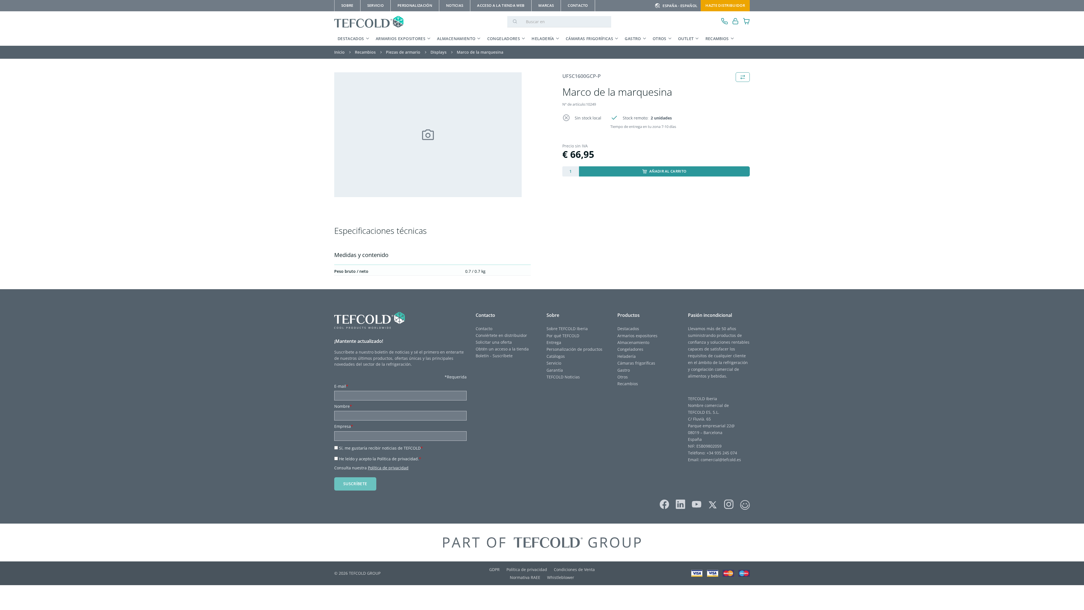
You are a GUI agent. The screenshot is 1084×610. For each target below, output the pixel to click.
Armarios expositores (400, 38)
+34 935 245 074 (722, 453)
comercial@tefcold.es (721, 459)
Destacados (351, 38)
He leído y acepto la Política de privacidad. (380, 458)
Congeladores (503, 38)
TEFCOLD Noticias (563, 377)
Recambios (717, 38)
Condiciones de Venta (574, 569)
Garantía (555, 370)
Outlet (686, 38)
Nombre (343, 406)
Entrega (554, 342)
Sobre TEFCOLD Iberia (567, 328)
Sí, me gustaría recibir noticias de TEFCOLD (381, 448)
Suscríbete (355, 483)
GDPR (494, 569)
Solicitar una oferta (494, 342)
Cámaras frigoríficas (589, 38)
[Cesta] (746, 22)
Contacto (484, 328)
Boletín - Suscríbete (494, 355)
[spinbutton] (570, 171)
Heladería (543, 38)
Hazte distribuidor (725, 5)
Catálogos (556, 356)
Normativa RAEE (525, 577)
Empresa (343, 426)
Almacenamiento (456, 38)
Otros (659, 38)
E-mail (341, 386)
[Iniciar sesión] (735, 22)
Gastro (633, 38)
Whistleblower (560, 577)
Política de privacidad (388, 467)
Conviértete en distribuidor (501, 335)
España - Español (680, 5)
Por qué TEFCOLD (563, 335)
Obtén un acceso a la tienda (502, 349)
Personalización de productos (574, 349)
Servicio (554, 363)
